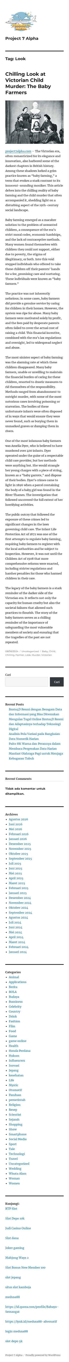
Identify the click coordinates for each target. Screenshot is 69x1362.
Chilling (10, 655)
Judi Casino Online (18, 1228)
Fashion (14, 1021)
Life (11, 1080)
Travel (13, 1159)
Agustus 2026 (18, 819)
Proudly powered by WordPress (43, 1355)
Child (52, 651)
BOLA (13, 992)
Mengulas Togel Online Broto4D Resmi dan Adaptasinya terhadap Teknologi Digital (36, 724)
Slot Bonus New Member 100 (25, 1267)
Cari (8, 675)
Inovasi (14, 1065)
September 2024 (20, 912)
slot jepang (13, 1277)
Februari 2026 (19, 834)
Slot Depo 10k (14, 1218)
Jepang (14, 1070)
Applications (17, 982)
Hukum (14, 1055)
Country (14, 1011)
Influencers (17, 1060)
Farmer (20, 655)
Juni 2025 (15, 868)
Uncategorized (30, 651)
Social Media (18, 1139)
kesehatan (16, 1075)
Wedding (15, 1168)
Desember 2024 (20, 898)
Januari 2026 (18, 839)
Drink (13, 1016)
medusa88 (12, 1297)
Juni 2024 (15, 927)
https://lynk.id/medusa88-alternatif (31, 1321)
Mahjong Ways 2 (17, 1257)
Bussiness (16, 1001)
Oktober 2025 (18, 853)
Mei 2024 (15, 932)
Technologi (17, 1154)
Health (13, 1046)
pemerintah (17, 1100)
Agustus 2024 (18, 917)
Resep (13, 1109)
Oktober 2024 (18, 907)
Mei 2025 (15, 873)
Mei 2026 (15, 829)
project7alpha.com (18, 151)
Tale (12, 1149)
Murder (36, 655)
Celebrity (15, 1006)
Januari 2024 (18, 952)
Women (14, 1183)
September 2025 (20, 858)
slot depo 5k (13, 1341)
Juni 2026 (15, 824)
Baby (45, 651)
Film (12, 1026)
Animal (14, 977)
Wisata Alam (17, 1173)
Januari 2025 (18, 893)
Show (13, 1129)
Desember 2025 (20, 844)
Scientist (15, 1114)
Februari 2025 (18, 888)
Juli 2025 (15, 863)
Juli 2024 (15, 922)
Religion (15, 1105)
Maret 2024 (17, 942)
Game (13, 1036)
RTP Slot (11, 1208)
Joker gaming (14, 1248)
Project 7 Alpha (21, 38)
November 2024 (20, 902)
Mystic (13, 1085)
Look (28, 655)
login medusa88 (16, 1331)
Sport (13, 1144)
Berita (13, 987)
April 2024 (16, 937)
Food (12, 1031)
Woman (14, 1178)
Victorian (46, 655)
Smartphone (18, 1134)
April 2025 (16, 878)
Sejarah (14, 1119)
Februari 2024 (18, 947)
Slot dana (12, 1238)
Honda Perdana (19, 1050)
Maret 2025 (17, 883)
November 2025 (20, 848)
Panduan (15, 1095)
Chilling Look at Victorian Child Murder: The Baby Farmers (28, 83)
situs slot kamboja (18, 1287)
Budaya (14, 996)
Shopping (15, 1124)
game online (17, 1041)
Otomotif (15, 1090)
